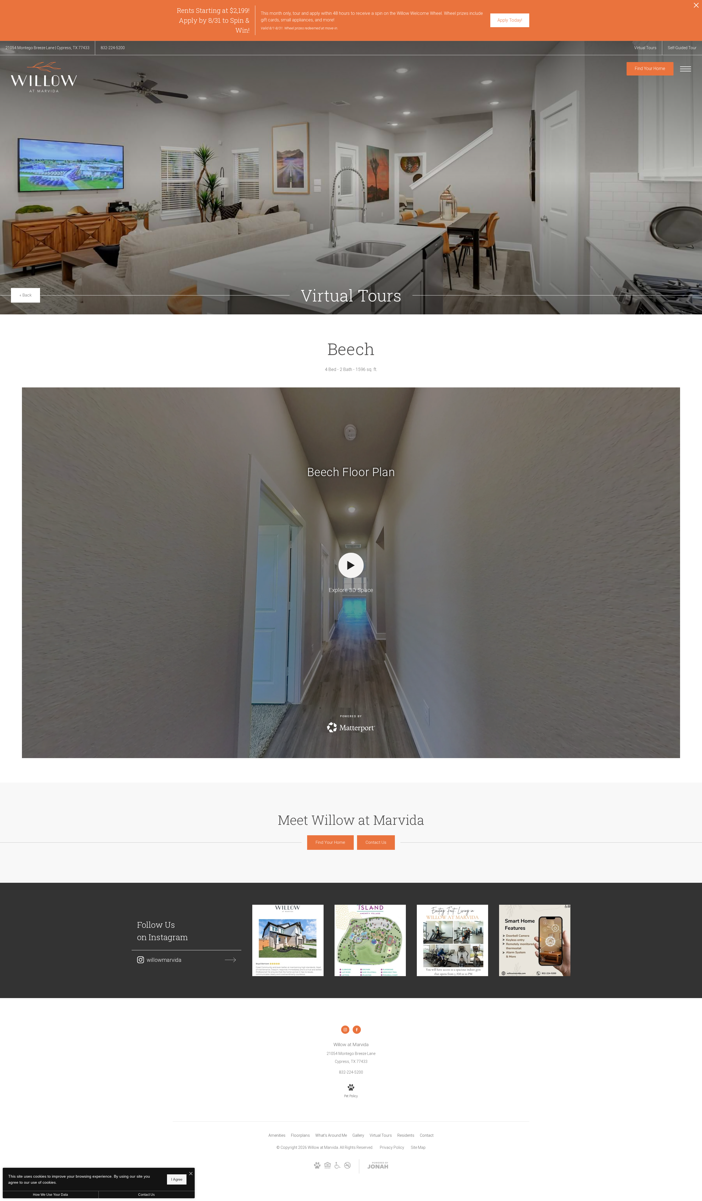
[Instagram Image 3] (452, 940)
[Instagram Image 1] (288, 940)
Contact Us (146, 1195)
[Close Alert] (696, 6)
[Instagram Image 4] (534, 940)
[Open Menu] (685, 68)
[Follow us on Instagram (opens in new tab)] (345, 1030)
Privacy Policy (392, 1147)
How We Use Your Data (50, 1195)
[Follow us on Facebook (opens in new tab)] (357, 1030)
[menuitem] (277, 1135)
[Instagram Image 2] (370, 940)
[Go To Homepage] (44, 77)
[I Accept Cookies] (191, 1174)
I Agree (176, 1179)
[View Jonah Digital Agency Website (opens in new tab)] (377, 1166)
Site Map (418, 1147)
